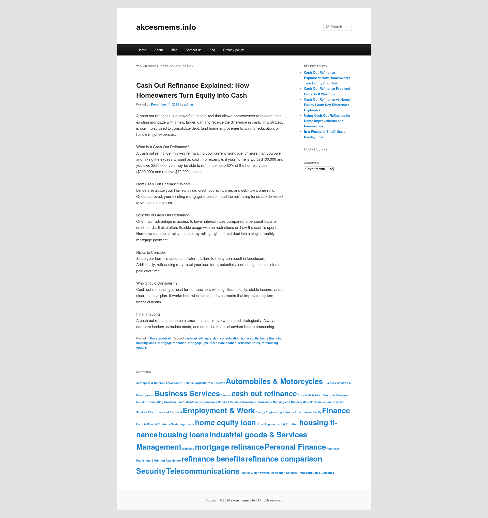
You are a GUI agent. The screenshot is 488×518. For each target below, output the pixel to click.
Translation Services (283, 473)
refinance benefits (213, 458)
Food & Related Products (153, 424)
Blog (174, 49)
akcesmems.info (166, 26)
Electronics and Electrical (165, 412)
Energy (260, 412)
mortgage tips (198, 343)
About (158, 49)
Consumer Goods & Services (222, 402)
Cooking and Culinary (287, 402)
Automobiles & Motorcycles (274, 381)
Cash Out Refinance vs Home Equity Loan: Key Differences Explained (327, 104)
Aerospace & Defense (180, 383)
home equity (250, 338)
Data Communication (317, 402)
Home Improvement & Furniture (277, 424)
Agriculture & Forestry (210, 383)
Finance (336, 410)
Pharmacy (333, 448)
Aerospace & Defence (150, 383)
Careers (226, 395)
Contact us (194, 49)
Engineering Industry (280, 412)
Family (317, 412)
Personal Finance (295, 446)
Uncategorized (160, 338)
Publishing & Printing (150, 460)
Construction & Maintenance (183, 402)
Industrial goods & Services (258, 434)
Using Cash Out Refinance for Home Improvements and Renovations (327, 120)
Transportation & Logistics (316, 473)
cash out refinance (198, 338)
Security (150, 470)
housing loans (146, 343)
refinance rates (249, 343)
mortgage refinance (172, 343)
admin (188, 104)
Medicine (188, 448)
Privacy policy (233, 49)
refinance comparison (284, 458)
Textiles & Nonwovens (255, 473)
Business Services (187, 393)
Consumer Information (257, 402)
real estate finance (222, 343)
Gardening (178, 424)
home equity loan (225, 422)
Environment (303, 412)
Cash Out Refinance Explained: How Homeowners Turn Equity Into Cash (327, 77)
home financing (271, 338)
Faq (212, 49)
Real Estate (173, 460)
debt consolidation (226, 338)
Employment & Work (219, 410)
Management (158, 446)
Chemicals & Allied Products (317, 395)
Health (190, 424)
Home (142, 49)
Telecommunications (202, 470)
